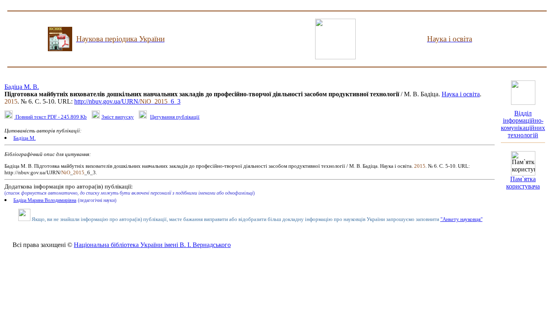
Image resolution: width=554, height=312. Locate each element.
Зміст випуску (117, 117)
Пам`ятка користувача (523, 183)
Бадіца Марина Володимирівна (44, 200)
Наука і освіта (461, 94)
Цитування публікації (175, 117)
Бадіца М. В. (21, 86)
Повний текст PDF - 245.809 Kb (50, 117)
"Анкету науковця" (461, 219)
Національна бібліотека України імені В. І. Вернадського (152, 244)
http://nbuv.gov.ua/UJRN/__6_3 (127, 101)
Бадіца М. (24, 138)
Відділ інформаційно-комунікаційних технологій (523, 124)
